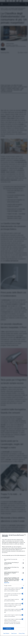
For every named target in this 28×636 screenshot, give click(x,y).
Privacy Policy (22, 633)
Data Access (14, 633)
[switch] (23, 563)
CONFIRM (8, 628)
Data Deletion (6, 633)
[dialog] (14, 584)
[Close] (25, 535)
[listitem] (14, 560)
